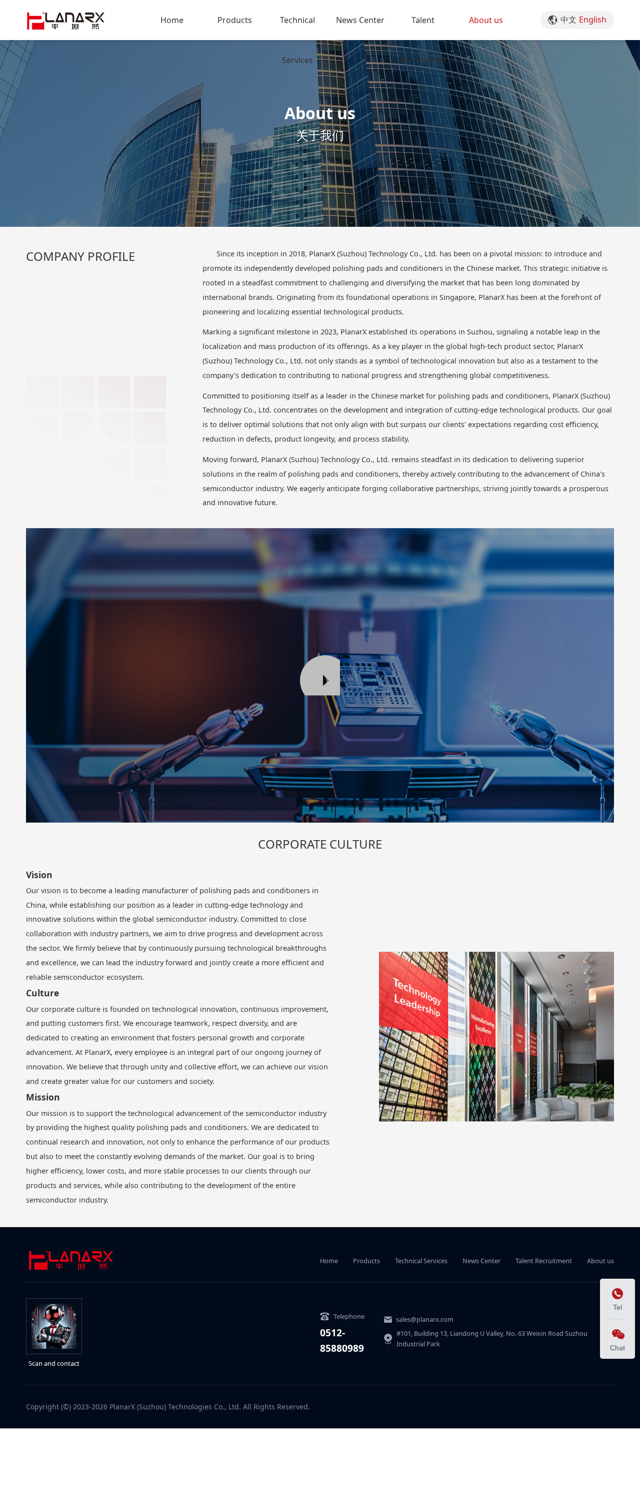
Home (172, 20)
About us (486, 20)
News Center (360, 20)
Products (235, 20)
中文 (568, 19)
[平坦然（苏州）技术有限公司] (66, 20)
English (592, 19)
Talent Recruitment (423, 40)
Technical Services (297, 40)
